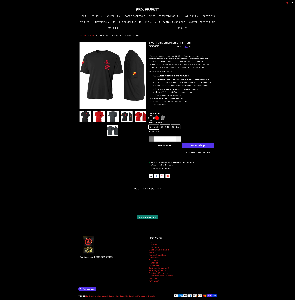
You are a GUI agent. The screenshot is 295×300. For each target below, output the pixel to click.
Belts (152, 16)
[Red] (156, 118)
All (92, 35)
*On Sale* (182, 28)
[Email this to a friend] (167, 176)
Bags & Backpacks (135, 16)
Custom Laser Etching (202, 22)
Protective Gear (168, 16)
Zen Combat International (96, 296)
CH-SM (154, 127)
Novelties (101, 22)
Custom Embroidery (174, 22)
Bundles (113, 28)
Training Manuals (149, 22)
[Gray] (162, 118)
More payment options (198, 152)
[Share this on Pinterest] (162, 176)
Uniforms (112, 16)
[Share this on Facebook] (156, 176)
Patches (84, 22)
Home (83, 16)
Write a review (147, 217)
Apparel (95, 16)
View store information (161, 168)
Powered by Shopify (146, 296)
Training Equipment (124, 22)
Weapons (190, 16)
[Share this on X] (151, 176)
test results (174, 95)
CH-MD (165, 127)
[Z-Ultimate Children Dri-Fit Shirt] (113, 75)
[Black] (151, 118)
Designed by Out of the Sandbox (122, 296)
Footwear (209, 16)
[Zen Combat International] (147, 9)
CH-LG (175, 127)
